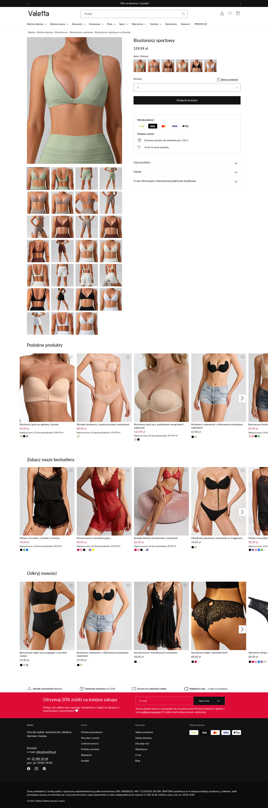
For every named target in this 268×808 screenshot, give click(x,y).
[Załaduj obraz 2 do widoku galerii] (62, 178)
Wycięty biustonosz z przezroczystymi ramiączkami (103, 424)
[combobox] (134, 14)
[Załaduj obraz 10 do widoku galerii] (62, 227)
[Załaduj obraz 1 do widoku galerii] (38, 178)
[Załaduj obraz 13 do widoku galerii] (38, 251)
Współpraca (141, 749)
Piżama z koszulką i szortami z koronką (39, 538)
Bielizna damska (45, 32)
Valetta (31, 32)
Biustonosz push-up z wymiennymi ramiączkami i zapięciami (159, 426)
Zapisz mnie (204, 701)
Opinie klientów (143, 737)
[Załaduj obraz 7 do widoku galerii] (86, 203)
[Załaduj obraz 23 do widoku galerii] (86, 299)
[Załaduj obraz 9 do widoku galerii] (38, 227)
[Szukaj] (183, 14)
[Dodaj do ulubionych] (71, 357)
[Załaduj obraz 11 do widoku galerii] (86, 227)
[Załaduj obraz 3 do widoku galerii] (86, 178)
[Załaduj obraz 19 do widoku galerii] (86, 275)
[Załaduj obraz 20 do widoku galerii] (111, 275)
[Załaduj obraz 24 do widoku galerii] (111, 299)
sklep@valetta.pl (46, 752)
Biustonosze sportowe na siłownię (112, 32)
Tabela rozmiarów (229, 79)
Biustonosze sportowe (81, 32)
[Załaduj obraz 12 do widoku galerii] (111, 227)
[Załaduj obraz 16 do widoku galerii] (111, 251)
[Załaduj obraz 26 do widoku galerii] (62, 323)
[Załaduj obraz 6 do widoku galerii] (62, 203)
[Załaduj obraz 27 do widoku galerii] (86, 323)
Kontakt (85, 760)
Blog (137, 760)
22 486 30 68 (40, 758)
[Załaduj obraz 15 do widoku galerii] (86, 251)
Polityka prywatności (92, 732)
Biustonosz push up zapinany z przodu (39, 424)
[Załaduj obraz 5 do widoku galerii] (38, 203)
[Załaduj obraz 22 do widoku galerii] (62, 299)
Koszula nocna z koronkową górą (93, 538)
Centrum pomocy (90, 743)
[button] (36, 24)
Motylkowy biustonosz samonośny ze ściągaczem (216, 538)
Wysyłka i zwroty (90, 737)
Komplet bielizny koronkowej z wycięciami (156, 538)
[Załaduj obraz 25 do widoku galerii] (38, 323)
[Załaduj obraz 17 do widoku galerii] (38, 275)
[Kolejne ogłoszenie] (240, 3)
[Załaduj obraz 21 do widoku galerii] (38, 299)
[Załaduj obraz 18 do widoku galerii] (62, 275)
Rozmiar (138, 79)
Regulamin (86, 755)
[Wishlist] (230, 13)
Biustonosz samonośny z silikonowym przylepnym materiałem (217, 426)
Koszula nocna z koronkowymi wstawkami (155, 652)
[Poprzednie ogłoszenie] (27, 3)
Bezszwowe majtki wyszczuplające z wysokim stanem (43, 654)
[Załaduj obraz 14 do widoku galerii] (62, 251)
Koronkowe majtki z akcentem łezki (209, 652)
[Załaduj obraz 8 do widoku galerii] (111, 203)
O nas (138, 755)
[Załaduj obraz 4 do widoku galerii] (111, 178)
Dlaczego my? (142, 743)
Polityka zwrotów (90, 749)
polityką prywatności (151, 712)
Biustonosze (61, 32)
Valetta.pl (39, 801)
